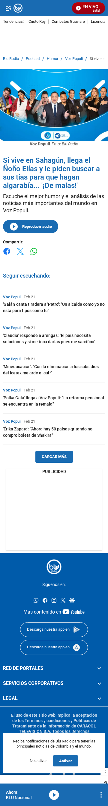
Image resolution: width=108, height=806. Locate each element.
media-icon (54, 795)
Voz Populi (74, 59)
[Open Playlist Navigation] (101, 795)
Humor (52, 59)
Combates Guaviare (68, 21)
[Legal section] (99, 698)
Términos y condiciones (47, 720)
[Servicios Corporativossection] (99, 683)
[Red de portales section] (99, 668)
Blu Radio (11, 59)
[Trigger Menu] (8, 8)
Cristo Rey (37, 21)
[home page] (54, 566)
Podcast (33, 59)
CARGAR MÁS (54, 456)
